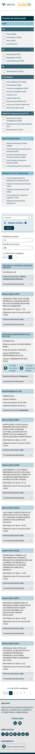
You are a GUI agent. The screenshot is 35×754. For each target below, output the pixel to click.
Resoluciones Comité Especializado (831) (19, 125)
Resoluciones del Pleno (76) (16, 101)
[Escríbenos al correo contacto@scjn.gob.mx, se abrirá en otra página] (20, 723)
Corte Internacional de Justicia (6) (18, 166)
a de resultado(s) (13, 253)
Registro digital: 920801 (10, 420)
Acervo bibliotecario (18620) (16, 82)
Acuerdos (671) (11, 44)
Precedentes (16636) (13, 37)
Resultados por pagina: (10, 236)
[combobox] (15, 218)
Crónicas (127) (11, 95)
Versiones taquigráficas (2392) (17, 88)
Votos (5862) (11, 41)
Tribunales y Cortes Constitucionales (15, 173)
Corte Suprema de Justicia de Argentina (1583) (17, 196)
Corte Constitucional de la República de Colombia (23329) (17, 179)
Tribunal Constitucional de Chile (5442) (17, 191)
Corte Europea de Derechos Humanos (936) (16, 161)
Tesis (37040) (11, 34)
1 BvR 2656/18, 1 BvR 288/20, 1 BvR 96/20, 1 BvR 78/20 (17, 266)
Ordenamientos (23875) (14, 71)
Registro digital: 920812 (10, 598)
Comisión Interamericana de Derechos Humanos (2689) (16, 156)
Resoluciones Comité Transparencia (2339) (14, 119)
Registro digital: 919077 (10, 643)
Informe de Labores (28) (15, 108)
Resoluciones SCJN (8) (14, 130)
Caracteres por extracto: (11, 244)
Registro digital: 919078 (10, 294)
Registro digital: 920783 (10, 550)
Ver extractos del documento (18, 284)
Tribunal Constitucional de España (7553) (18, 185)
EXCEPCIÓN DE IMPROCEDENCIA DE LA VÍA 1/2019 (16, 335)
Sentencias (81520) (13, 54)
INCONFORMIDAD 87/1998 (12, 391)
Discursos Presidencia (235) (16, 92)
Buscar (9, 228)
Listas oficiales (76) (13, 98)
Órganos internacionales (11, 138)
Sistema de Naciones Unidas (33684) (16, 144)
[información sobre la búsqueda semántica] (25, 223)
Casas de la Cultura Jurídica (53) (18, 104)
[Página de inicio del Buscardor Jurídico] (24, 4)
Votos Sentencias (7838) (15, 61)
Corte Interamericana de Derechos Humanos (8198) (18, 150)
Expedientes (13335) (13, 58)
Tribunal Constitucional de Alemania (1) (15, 202)
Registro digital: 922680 (10, 465)
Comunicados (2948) (13, 85)
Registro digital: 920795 (10, 508)
